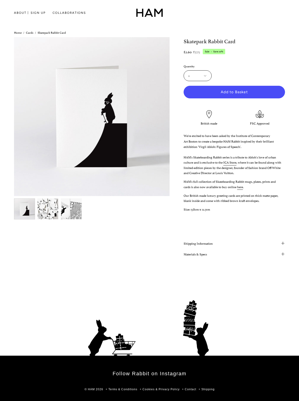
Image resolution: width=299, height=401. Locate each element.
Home (18, 32)
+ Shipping (207, 389)
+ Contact (189, 389)
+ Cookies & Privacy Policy (160, 389)
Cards (29, 32)
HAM (91, 389)
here (240, 186)
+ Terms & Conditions (121, 389)
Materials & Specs (195, 254)
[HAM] (149, 12)
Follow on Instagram (149, 373)
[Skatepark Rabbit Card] (24, 208)
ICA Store (229, 162)
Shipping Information (198, 243)
